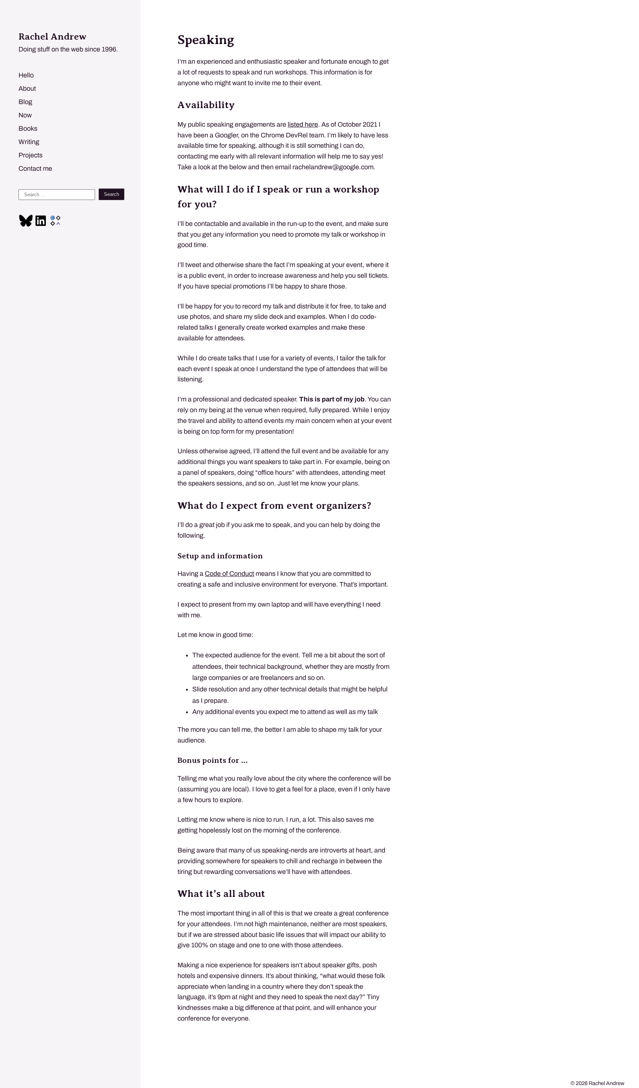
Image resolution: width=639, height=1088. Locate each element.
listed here (303, 124)
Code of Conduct (229, 573)
